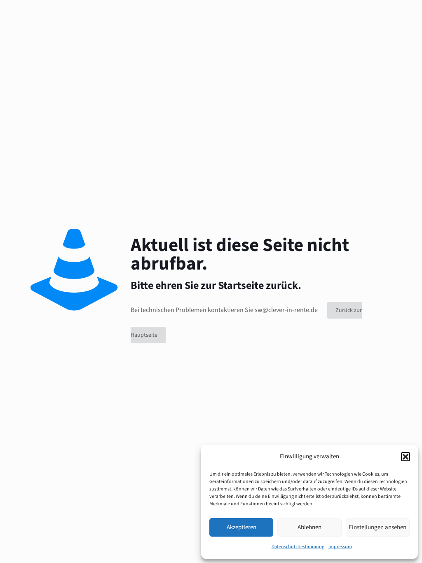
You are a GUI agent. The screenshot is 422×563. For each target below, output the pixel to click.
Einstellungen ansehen (377, 527)
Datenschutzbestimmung (298, 546)
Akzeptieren (241, 527)
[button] (405, 457)
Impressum (340, 546)
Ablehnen (309, 527)
